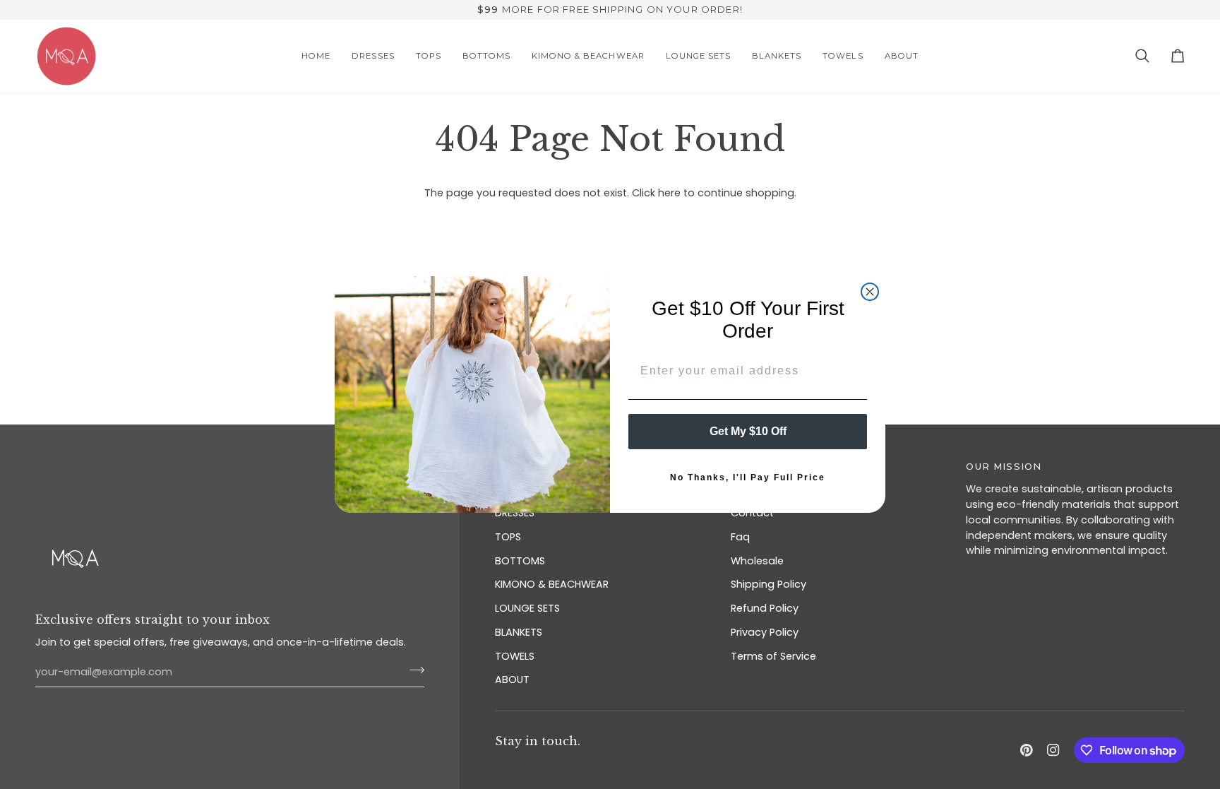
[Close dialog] (869, 291)
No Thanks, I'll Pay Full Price (747, 477)
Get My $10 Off (748, 431)
